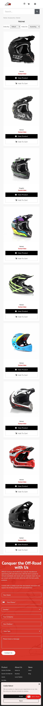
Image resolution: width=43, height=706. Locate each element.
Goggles (21, 188)
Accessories (11, 18)
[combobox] (4, 602)
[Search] (37, 11)
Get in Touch (34, 696)
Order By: (6, 27)
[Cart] (28, 4)
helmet (21, 538)
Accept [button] (21, 696)
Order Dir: (25, 27)
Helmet (21, 71)
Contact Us (8, 653)
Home (5, 18)
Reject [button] (21, 701)
